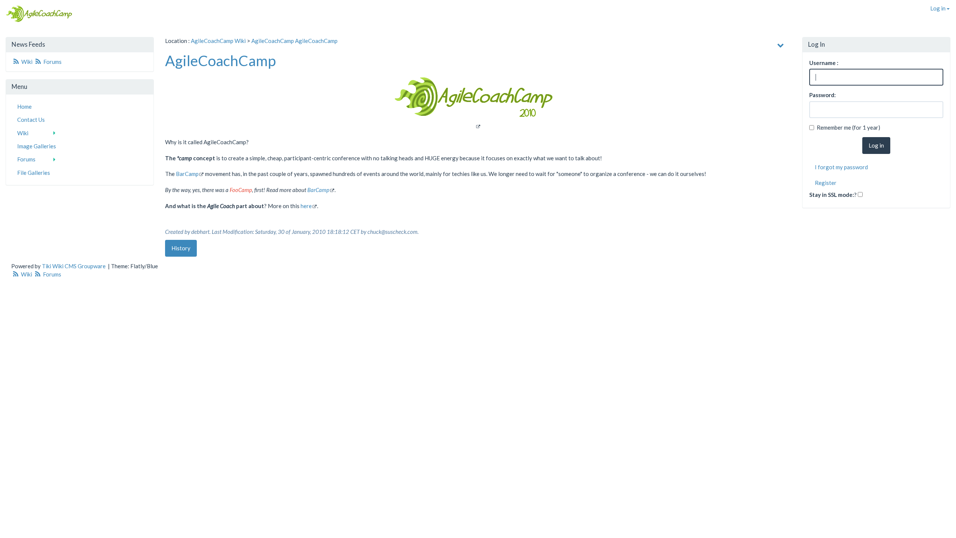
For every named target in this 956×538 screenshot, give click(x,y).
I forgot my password (841, 167)
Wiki (27, 61)
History (180, 248)
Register (825, 182)
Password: (822, 95)
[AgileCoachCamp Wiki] (37, 13)
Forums (52, 61)
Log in (938, 8)
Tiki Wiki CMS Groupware (74, 266)
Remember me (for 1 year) (848, 127)
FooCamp (241, 189)
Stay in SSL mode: (831, 194)
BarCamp (187, 173)
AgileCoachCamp (272, 40)
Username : (823, 62)
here (306, 205)
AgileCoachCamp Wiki (218, 40)
